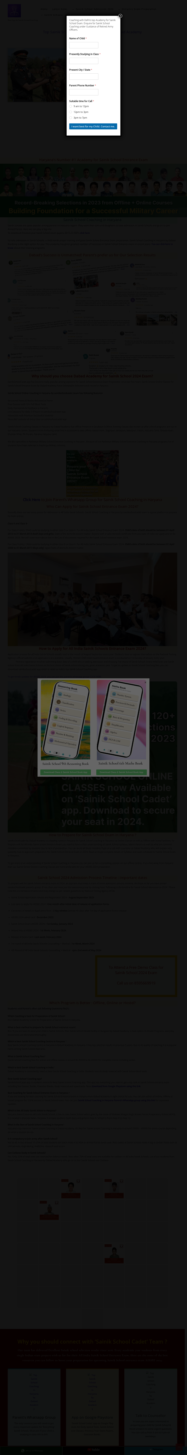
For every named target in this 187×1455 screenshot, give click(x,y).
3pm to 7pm (80, 117)
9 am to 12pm (81, 106)
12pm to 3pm (81, 112)
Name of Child (78, 38)
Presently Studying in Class (85, 54)
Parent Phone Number (82, 85)
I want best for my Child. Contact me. (93, 126)
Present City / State (80, 69)
